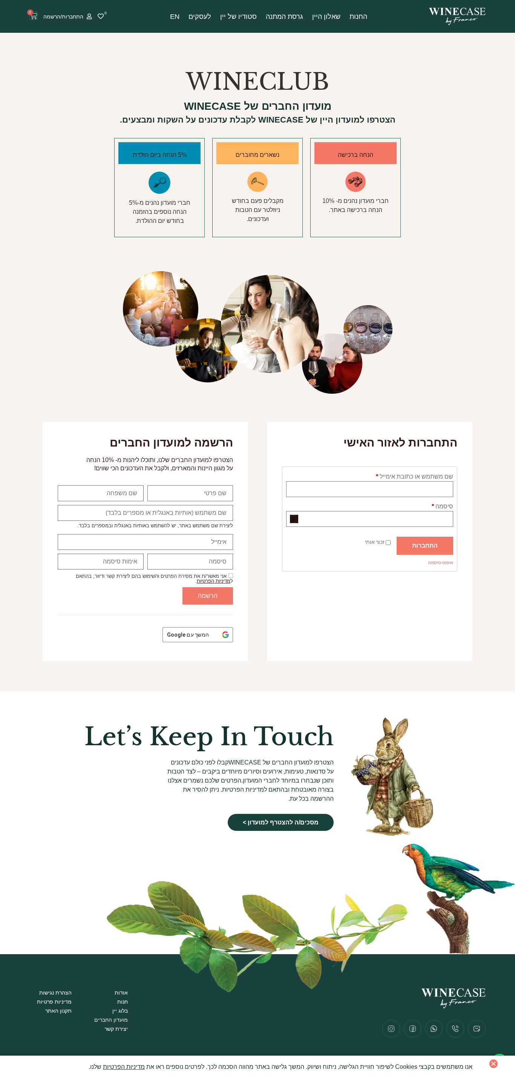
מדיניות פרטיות (54, 1002)
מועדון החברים (111, 1020)
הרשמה (208, 595)
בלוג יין (120, 1011)
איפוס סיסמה (440, 562)
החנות (358, 16)
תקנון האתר (58, 1011)
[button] (493, 1063)
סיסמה (436, 506)
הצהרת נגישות (55, 993)
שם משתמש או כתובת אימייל (408, 476)
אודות (121, 993)
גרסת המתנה (284, 16)
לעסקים (200, 16)
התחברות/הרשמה (63, 17)
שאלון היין (326, 16)
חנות (122, 1002)
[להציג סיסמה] (294, 519)
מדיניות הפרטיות (213, 581)
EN (174, 16)
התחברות (425, 545)
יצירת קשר (116, 1029)
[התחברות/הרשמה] (89, 16)
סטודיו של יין (238, 16)
